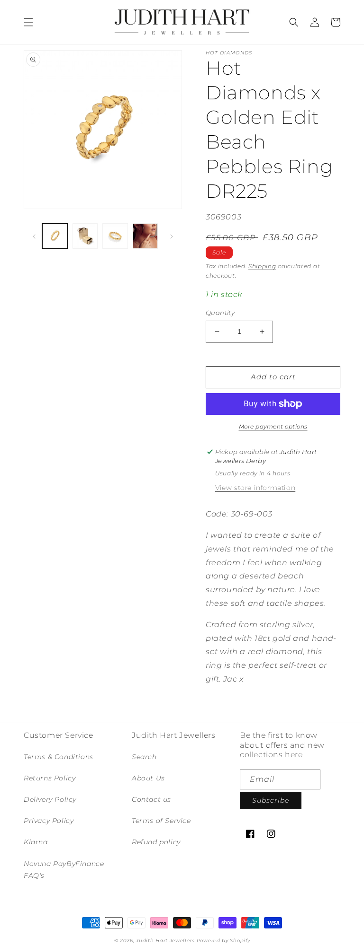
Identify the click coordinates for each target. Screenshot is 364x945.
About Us (148, 778)
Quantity (220, 312)
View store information (255, 487)
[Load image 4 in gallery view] (145, 236)
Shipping (262, 266)
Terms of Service (161, 820)
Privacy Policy (48, 820)
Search (144, 756)
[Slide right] (171, 236)
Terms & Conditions (58, 756)
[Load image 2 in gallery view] (85, 236)
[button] (28, 22)
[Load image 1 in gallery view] (55, 236)
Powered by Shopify (223, 940)
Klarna (36, 842)
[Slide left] (34, 236)
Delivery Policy (50, 799)
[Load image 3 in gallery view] (115, 236)
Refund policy (156, 842)
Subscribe (270, 800)
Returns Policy (49, 778)
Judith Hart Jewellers (165, 940)
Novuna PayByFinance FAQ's (64, 869)
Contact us (151, 799)
